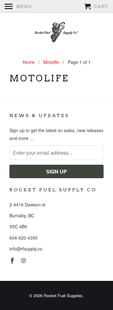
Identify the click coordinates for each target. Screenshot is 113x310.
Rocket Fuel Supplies (63, 295)
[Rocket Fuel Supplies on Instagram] (24, 260)
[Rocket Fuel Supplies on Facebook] (12, 260)
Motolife (39, 78)
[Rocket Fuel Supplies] (56, 33)
